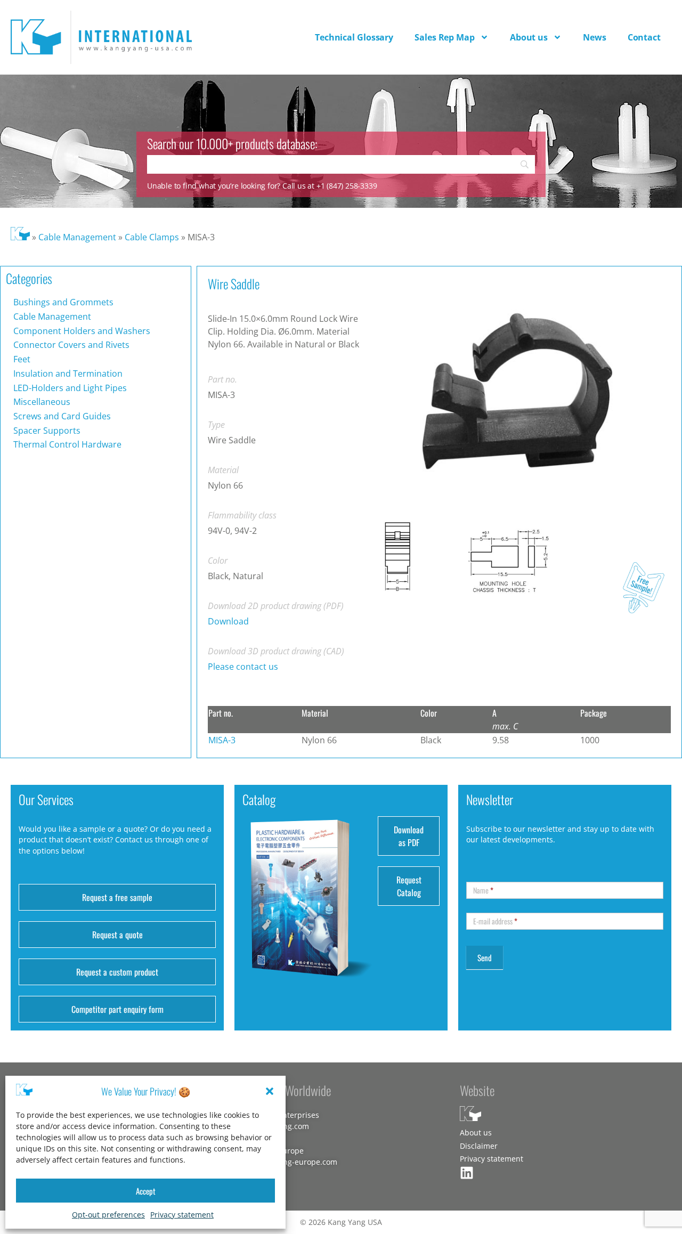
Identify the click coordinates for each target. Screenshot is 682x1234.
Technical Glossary (354, 37)
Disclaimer (479, 1146)
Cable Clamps (152, 237)
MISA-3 (222, 740)
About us (529, 37)
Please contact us (243, 666)
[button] (269, 1091)
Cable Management (77, 237)
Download (228, 621)
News (594, 37)
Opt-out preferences (108, 1214)
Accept (146, 1191)
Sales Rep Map (445, 37)
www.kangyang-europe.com (287, 1162)
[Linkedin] (467, 1173)
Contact (644, 37)
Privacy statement (182, 1214)
